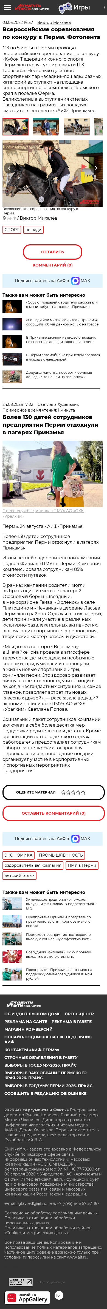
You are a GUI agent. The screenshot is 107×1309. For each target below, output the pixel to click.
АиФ (11, 218)
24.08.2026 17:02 (17, 404)
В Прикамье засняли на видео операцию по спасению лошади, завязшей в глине (61, 339)
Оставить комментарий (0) (53, 255)
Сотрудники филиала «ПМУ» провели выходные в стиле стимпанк (58, 954)
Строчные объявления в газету (41, 1057)
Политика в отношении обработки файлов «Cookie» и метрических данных (48, 1230)
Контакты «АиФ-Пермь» (31, 1049)
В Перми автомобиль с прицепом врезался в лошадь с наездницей (63, 357)
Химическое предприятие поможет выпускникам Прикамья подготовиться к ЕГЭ (61, 903)
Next (96, 168)
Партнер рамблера (52, 1282)
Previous (8, 168)
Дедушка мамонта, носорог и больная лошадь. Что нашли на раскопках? (59, 374)
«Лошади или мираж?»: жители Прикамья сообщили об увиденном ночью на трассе (62, 322)
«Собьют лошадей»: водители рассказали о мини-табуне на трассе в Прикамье (62, 304)
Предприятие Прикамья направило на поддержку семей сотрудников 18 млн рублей (59, 974)
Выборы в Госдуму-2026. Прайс (40, 1065)
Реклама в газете (72, 1021)
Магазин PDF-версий (28, 1029)
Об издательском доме (32, 1013)
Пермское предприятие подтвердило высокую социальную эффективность (58, 937)
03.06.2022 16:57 (17, 22)
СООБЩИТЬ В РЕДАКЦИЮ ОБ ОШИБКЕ (45, 1093)
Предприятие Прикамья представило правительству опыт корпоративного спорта (58, 921)
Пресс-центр (79, 1013)
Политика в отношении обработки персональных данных (39, 1220)
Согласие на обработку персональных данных (50, 1213)
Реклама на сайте (25, 1021)
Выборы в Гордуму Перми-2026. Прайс (48, 1085)
